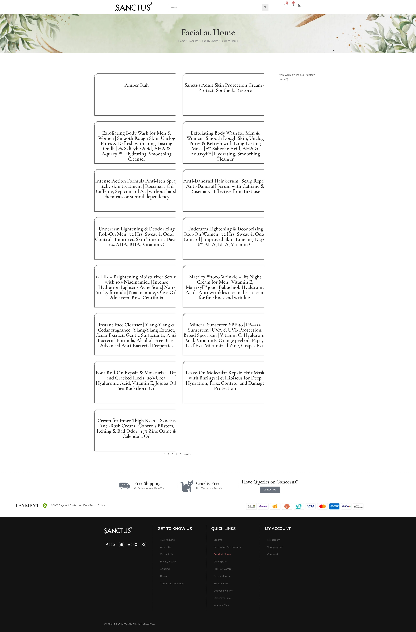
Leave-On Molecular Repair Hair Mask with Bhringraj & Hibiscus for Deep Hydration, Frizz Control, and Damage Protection (225, 380)
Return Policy (97, 505)
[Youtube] (129, 544)
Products (193, 41)
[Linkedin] (136, 544)
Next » (187, 454)
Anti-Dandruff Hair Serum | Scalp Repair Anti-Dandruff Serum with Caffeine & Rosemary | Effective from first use (225, 186)
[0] (286, 5)
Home (181, 41)
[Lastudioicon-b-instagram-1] (121, 544)
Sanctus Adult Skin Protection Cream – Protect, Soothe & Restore (225, 87)
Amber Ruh (136, 85)
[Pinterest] (143, 544)
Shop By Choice (209, 41)
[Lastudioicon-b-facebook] (107, 544)
